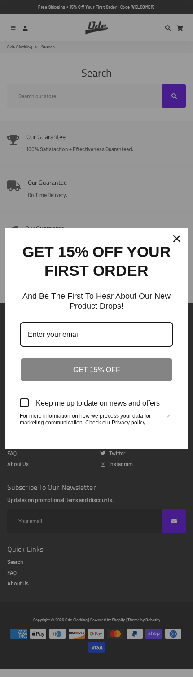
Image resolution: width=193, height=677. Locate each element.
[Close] (177, 238)
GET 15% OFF (96, 370)
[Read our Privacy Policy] (167, 416)
